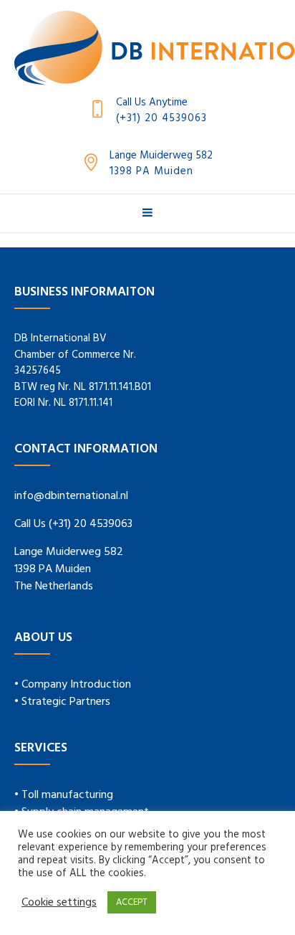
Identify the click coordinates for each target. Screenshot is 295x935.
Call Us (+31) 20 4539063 (73, 524)
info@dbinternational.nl (71, 496)
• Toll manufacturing (63, 795)
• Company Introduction (72, 684)
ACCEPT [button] (132, 902)
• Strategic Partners (62, 702)
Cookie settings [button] (59, 902)
